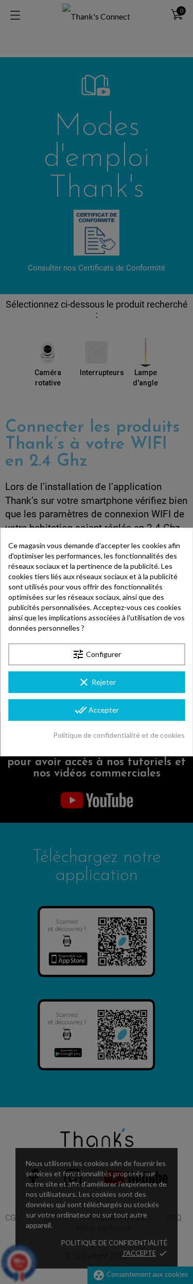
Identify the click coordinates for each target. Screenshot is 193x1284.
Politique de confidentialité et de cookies (119, 735)
